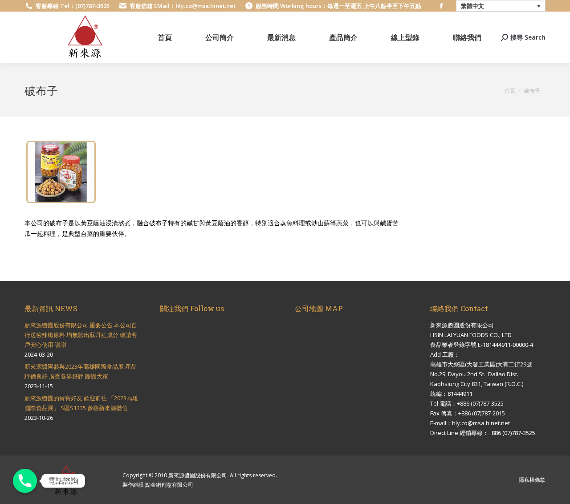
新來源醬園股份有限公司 (197, 475)
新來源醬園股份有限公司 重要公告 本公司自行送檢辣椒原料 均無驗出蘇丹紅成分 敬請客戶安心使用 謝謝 (80, 335)
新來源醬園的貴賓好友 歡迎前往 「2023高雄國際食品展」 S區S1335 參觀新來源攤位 (81, 403)
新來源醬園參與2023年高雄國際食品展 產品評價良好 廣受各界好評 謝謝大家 (80, 371)
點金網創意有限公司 (169, 484)
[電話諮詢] (25, 481)
